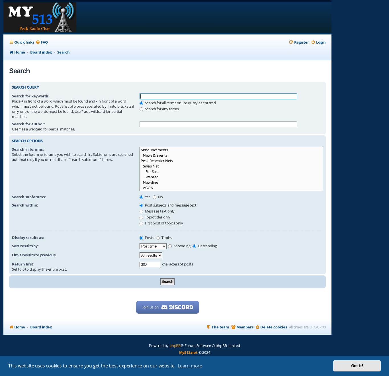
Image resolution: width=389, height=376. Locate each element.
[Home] (39, 17)
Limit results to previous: (34, 255)
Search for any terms (161, 108)
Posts (149, 237)
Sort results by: (25, 245)
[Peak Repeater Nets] (231, 161)
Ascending (181, 245)
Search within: (25, 205)
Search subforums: (29, 196)
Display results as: (28, 237)
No (160, 196)
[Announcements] (231, 150)
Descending (207, 245)
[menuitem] (42, 42)
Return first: (23, 264)
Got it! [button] (357, 365)
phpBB (175, 345)
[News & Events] (231, 155)
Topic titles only (157, 217)
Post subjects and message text (170, 205)
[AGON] (231, 188)
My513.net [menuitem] (188, 352)
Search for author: (28, 123)
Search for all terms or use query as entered (180, 102)
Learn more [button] (190, 366)
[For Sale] (231, 171)
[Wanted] (231, 177)
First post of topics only (163, 223)
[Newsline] (231, 182)
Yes (147, 196)
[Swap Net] (231, 166)
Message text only (159, 211)
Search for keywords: (31, 96)
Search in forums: (28, 149)
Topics (166, 237)
